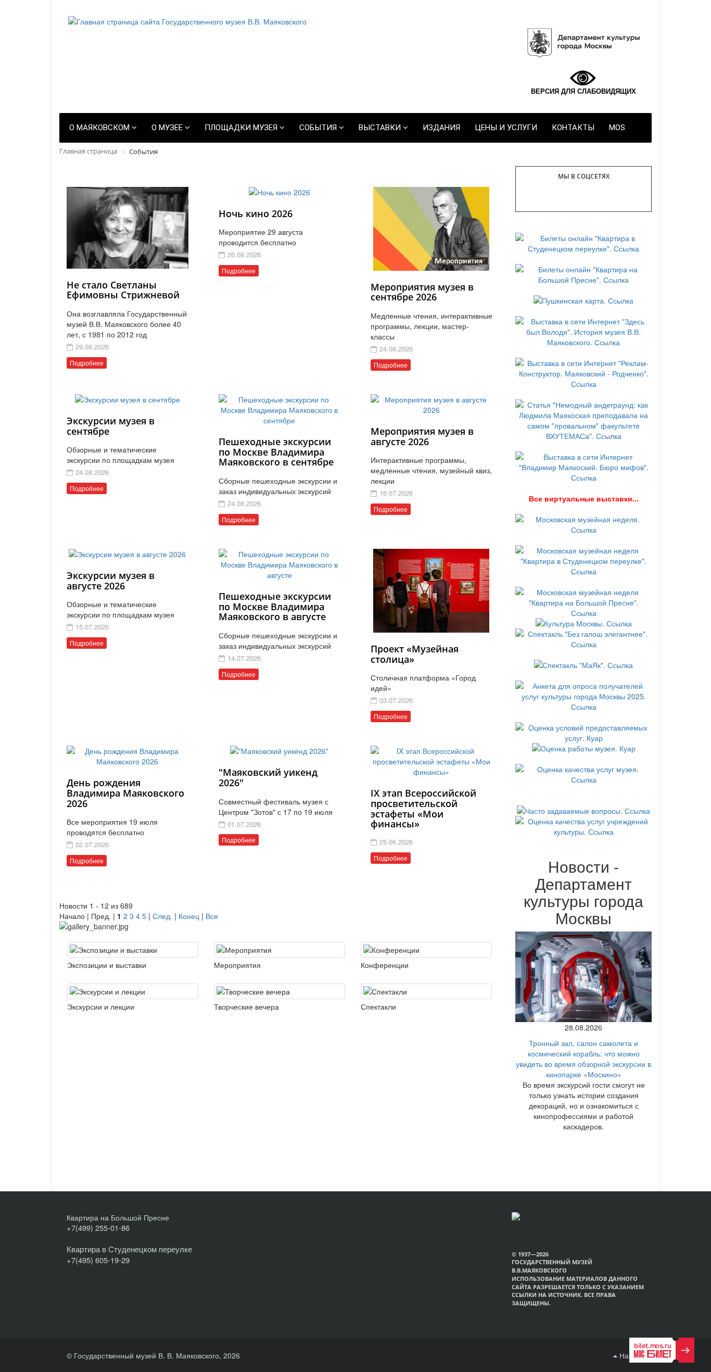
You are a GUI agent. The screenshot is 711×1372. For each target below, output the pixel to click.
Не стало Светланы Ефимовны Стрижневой (123, 290)
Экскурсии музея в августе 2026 (111, 580)
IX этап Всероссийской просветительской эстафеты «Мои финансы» (423, 808)
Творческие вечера (246, 1006)
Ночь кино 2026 (256, 213)
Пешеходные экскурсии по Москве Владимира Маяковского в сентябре (276, 452)
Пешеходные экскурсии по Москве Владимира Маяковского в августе (275, 606)
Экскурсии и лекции (100, 1006)
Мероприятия (237, 965)
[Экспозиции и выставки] (132, 950)
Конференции (385, 965)
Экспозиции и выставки (106, 965)
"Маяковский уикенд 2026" (268, 777)
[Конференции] (426, 950)
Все (212, 916)
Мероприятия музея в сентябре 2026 (422, 292)
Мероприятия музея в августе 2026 (422, 436)
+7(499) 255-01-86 (98, 1227)
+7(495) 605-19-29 (98, 1259)
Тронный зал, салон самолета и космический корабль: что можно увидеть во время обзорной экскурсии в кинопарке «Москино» (583, 1058)
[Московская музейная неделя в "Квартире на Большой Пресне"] (583, 601)
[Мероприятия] (279, 950)
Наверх (630, 1355)
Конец (189, 916)
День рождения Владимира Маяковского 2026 (125, 793)
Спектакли (378, 1006)
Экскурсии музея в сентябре (111, 425)
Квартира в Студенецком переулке (129, 1248)
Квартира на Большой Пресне (118, 1217)
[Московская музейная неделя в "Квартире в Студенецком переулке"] (583, 559)
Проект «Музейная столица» (415, 654)
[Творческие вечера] (279, 991)
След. (162, 916)
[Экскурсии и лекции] (132, 991)
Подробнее (87, 362)
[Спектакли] (426, 991)
